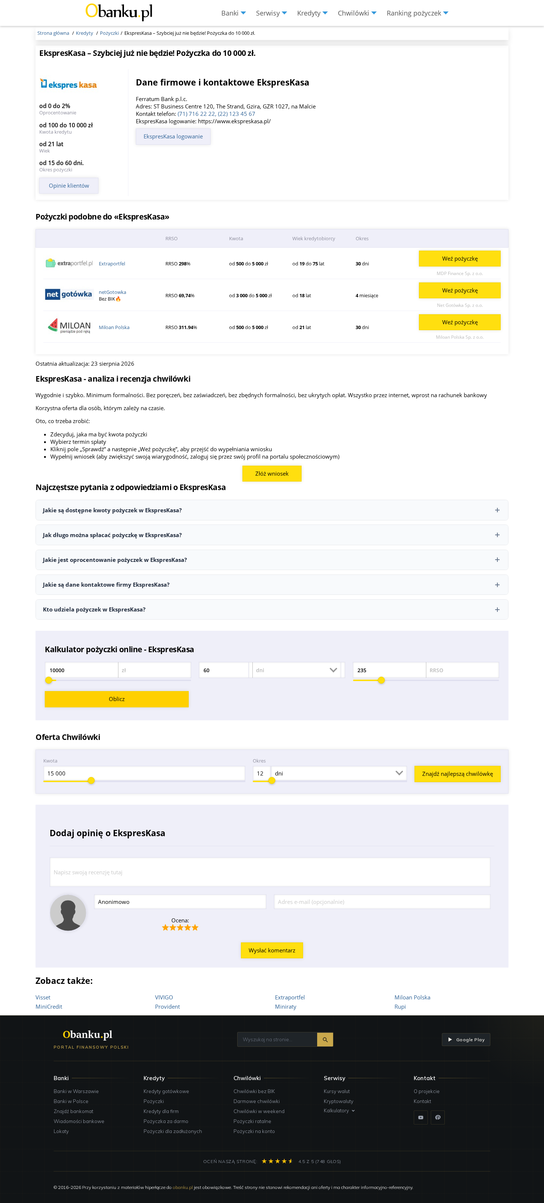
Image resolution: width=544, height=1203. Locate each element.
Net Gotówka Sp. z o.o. (460, 305)
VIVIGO (164, 997)
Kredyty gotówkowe (166, 1091)
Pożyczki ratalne (252, 1121)
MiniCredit (49, 1006)
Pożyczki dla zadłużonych (173, 1131)
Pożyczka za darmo (166, 1121)
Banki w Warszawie (76, 1091)
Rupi (400, 1006)
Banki (61, 1078)
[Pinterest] (438, 1117)
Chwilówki (247, 1078)
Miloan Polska (114, 327)
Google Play (470, 1039)
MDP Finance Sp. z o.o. (460, 273)
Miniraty (285, 1006)
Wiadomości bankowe (79, 1121)
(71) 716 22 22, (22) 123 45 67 (216, 113)
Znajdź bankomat (73, 1111)
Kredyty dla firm (161, 1111)
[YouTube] (421, 1117)
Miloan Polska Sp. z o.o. (460, 337)
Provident (167, 1006)
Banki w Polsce (71, 1101)
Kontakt (422, 1101)
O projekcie (427, 1091)
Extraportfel (112, 263)
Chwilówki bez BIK (254, 1091)
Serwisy (334, 1078)
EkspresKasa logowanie (173, 136)
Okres (259, 760)
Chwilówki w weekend (259, 1111)
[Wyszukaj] (325, 1039)
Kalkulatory (336, 1110)
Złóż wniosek (272, 473)
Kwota (50, 760)
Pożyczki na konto (254, 1131)
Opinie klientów (69, 185)
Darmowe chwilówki (257, 1101)
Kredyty (154, 1078)
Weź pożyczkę (460, 258)
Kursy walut (337, 1091)
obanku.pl (183, 1187)
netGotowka (112, 292)
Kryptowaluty (338, 1101)
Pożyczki (154, 1101)
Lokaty (61, 1131)
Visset (43, 997)
